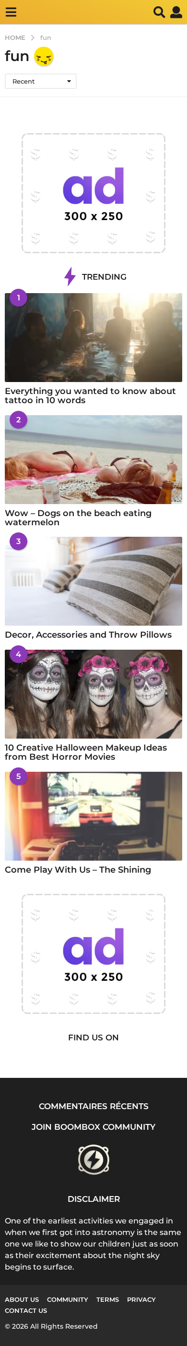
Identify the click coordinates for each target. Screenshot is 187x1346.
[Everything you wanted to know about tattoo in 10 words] (93, 337)
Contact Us (26, 1310)
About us (22, 1299)
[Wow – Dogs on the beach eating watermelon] (93, 459)
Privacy (141, 1299)
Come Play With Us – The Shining (78, 869)
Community (67, 1299)
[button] (11, 12)
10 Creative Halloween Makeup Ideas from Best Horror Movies (86, 752)
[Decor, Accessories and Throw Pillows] (93, 581)
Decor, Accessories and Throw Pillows (88, 635)
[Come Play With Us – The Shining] (93, 816)
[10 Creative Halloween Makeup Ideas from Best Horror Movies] (93, 694)
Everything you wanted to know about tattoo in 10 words (90, 396)
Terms (107, 1299)
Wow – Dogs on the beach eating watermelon (78, 518)
